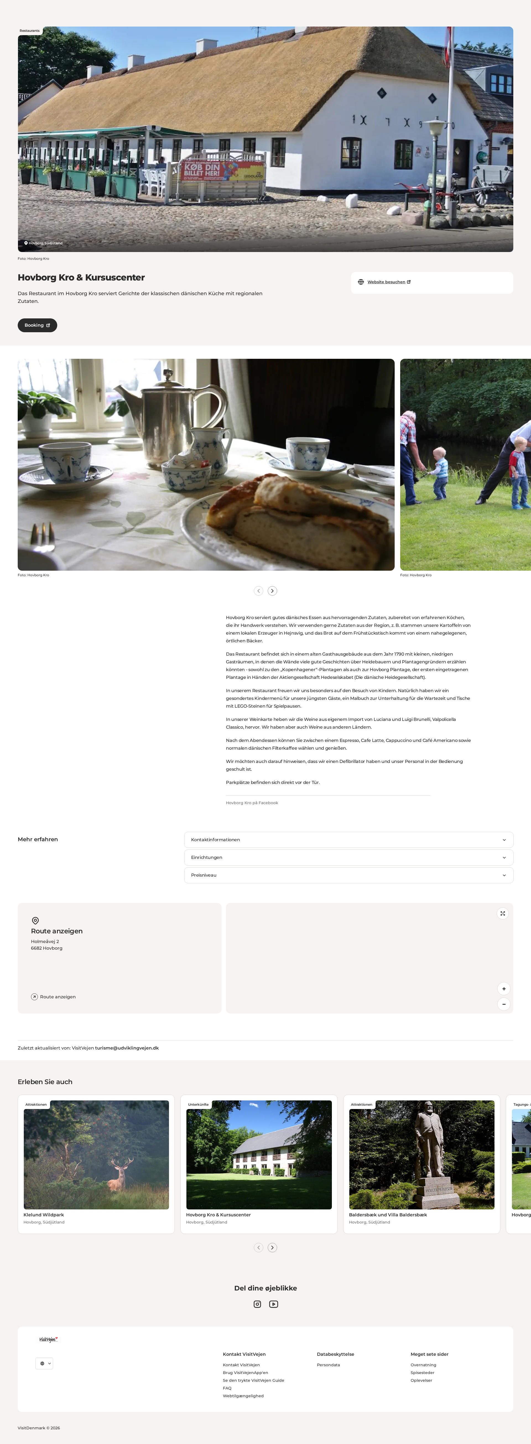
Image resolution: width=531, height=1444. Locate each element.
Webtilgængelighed (243, 1395)
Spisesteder (422, 1372)
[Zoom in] (504, 988)
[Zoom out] (504, 1004)
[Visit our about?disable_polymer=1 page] (273, 1304)
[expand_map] (503, 913)
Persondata (328, 1364)
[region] (369, 958)
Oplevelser (421, 1380)
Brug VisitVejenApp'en (245, 1372)
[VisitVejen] (48, 1340)
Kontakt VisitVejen (241, 1364)
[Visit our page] (257, 1304)
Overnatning (423, 1364)
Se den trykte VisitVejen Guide (253, 1380)
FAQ (227, 1388)
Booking (34, 325)
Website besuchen (386, 281)
